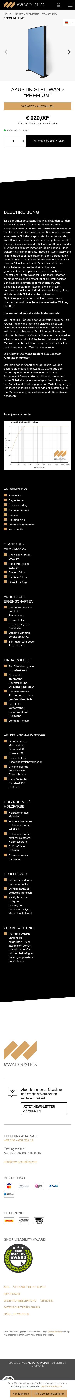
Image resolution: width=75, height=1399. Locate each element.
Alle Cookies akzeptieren (50, 1393)
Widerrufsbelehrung (20, 1300)
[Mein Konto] (58, 5)
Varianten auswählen (37, 106)
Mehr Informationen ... (52, 1386)
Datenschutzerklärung (22, 1307)
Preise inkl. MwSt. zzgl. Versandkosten (38, 123)
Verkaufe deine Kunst (29, 1286)
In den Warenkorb (48, 141)
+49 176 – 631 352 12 (19, 1140)
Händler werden (16, 1314)
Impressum (12, 1293)
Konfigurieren (21, 1393)
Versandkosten (55, 1332)
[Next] (69, 52)
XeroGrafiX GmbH (38, 1363)
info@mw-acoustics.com (20, 1162)
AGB (6, 1286)
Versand (46, 1300)
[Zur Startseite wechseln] (24, 5)
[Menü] (70, 5)
